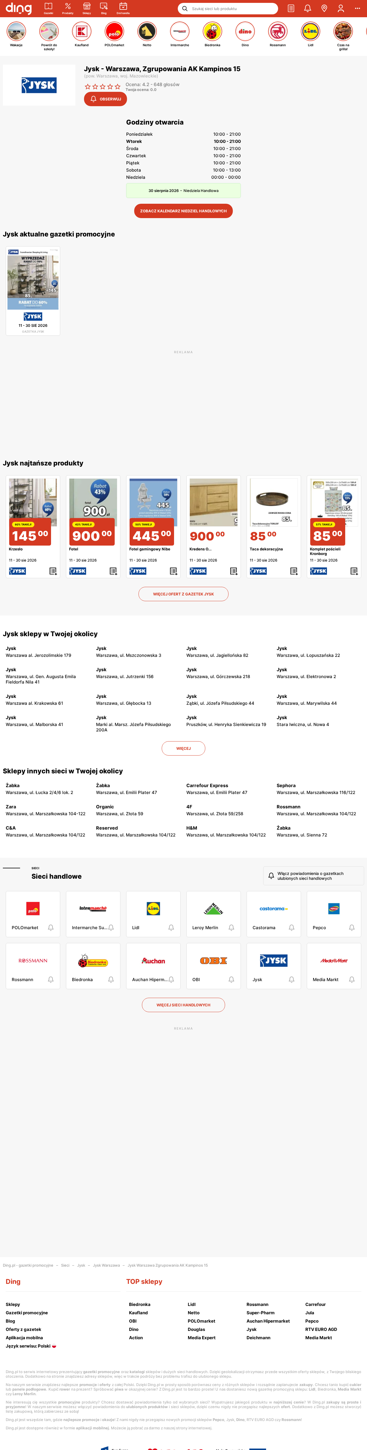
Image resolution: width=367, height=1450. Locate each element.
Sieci (35, 868)
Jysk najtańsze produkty (43, 463)
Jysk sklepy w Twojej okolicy (50, 634)
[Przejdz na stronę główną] (19, 8)
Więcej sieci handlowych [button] (183, 1005)
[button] (291, 9)
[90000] (214, 502)
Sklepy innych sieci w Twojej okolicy (63, 771)
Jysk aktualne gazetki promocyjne (59, 234)
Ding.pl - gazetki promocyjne (28, 1265)
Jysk (81, 1265)
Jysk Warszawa (106, 1265)
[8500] (274, 502)
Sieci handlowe (57, 876)
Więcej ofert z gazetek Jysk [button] (183, 594)
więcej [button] (183, 748)
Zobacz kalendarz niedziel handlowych (183, 211)
